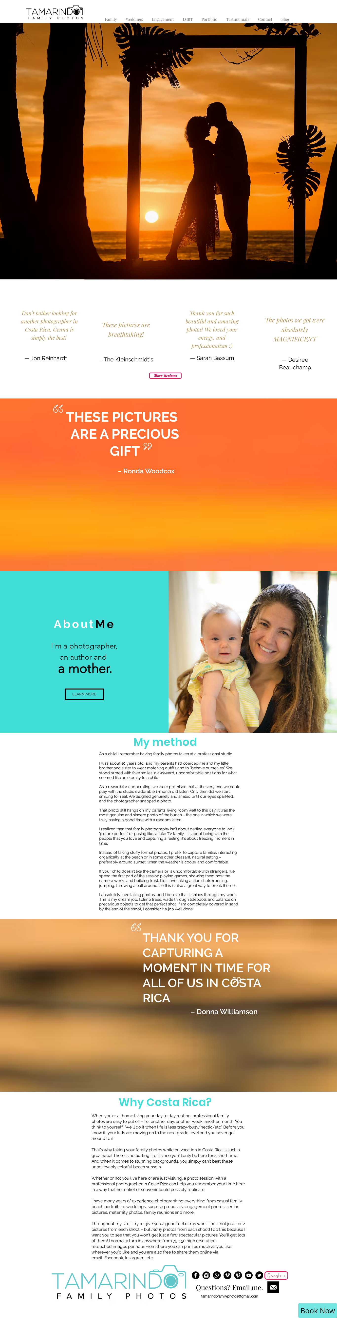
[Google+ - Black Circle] (217, 1275)
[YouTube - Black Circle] (249, 1275)
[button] (209, 17)
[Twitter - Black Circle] (259, 1275)
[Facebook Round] (196, 1275)
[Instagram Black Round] (206, 1275)
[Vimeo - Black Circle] (227, 1275)
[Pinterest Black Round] (238, 1275)
